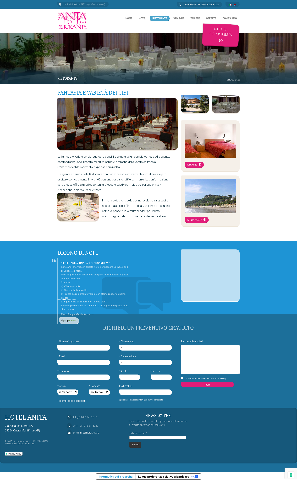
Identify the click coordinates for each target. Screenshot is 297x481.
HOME (228, 80)
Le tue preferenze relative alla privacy (163, 476)
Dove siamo (230, 18)
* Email (61, 356)
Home (128, 18)
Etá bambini (125, 386)
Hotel (142, 18)
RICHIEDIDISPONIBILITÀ (220, 32)
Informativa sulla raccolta (116, 476)
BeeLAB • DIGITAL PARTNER (24, 444)
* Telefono (63, 371)
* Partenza (94, 386)
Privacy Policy (220, 378)
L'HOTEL (192, 164)
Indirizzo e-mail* (138, 433)
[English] (234, 4)
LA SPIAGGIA (195, 219)
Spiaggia (178, 18)
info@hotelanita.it (89, 432)
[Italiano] (230, 4)
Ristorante (159, 18)
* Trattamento (126, 341)
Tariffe (195, 18)
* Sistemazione (127, 356)
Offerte (211, 18)
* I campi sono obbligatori (71, 400)
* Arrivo (61, 386)
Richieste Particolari (192, 341)
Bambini (155, 371)
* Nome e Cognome (68, 341)
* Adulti (123, 371)
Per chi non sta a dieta (76, 263)
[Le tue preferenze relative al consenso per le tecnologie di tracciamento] (291, 475)
